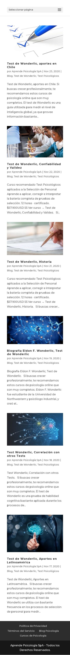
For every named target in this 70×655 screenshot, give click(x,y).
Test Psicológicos (48, 75)
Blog (10, 75)
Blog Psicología (49, 630)
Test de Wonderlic (25, 75)
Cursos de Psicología (33, 635)
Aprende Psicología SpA (26, 71)
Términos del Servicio (21, 630)
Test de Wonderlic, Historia (29, 261)
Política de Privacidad (33, 625)
